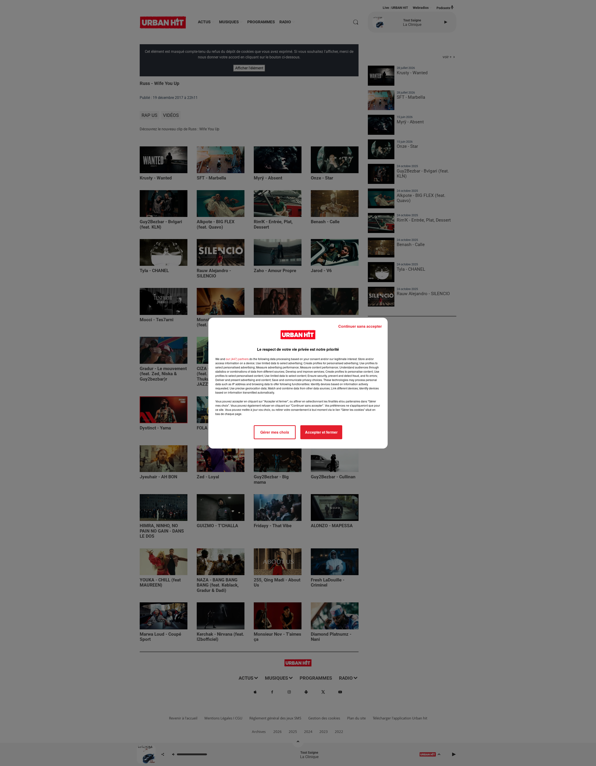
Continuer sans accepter (360, 326)
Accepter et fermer (321, 432)
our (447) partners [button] (237, 359)
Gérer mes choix (274, 432)
